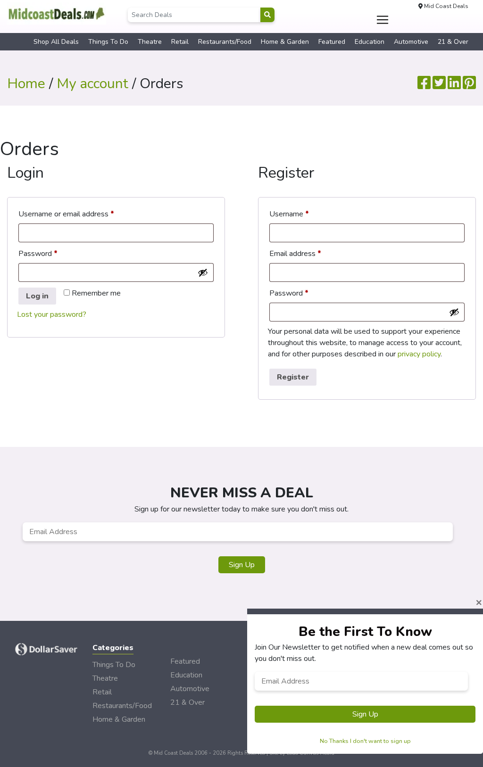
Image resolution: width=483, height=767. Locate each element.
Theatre (150, 41)
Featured (331, 41)
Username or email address (80, 213)
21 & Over (453, 41)
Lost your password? (51, 314)
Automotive (411, 41)
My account (92, 83)
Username (303, 213)
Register (293, 377)
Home (26, 83)
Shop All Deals (56, 41)
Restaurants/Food (224, 41)
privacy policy (419, 354)
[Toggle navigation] (382, 19)
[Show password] (203, 272)
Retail (180, 41)
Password (52, 253)
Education (369, 41)
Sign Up (242, 565)
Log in (37, 296)
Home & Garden (285, 41)
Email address (309, 253)
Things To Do (108, 41)
